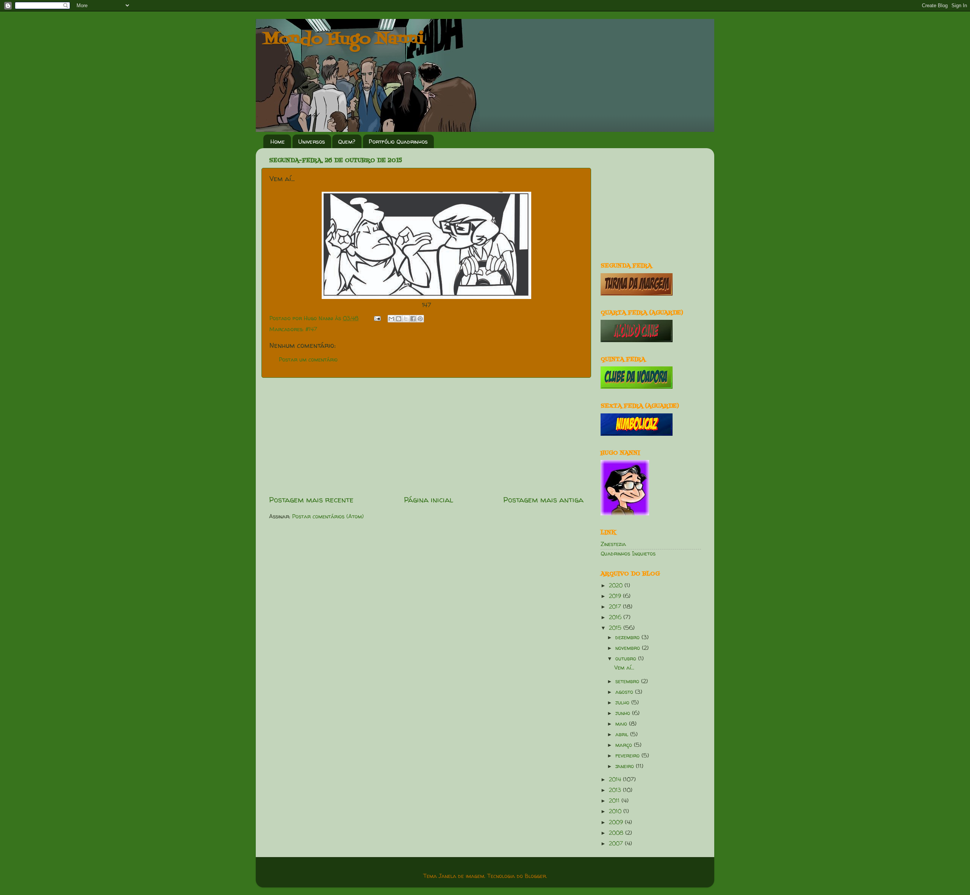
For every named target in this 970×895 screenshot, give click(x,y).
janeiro (625, 766)
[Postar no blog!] (398, 318)
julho (623, 702)
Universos (311, 142)
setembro (628, 681)
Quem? (346, 142)
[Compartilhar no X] (406, 318)
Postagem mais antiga (543, 499)
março (624, 745)
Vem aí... (624, 667)
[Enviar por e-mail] (391, 318)
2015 (616, 628)
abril (622, 734)
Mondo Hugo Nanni (343, 39)
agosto (625, 692)
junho (623, 713)
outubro (626, 658)
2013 (616, 790)
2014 (616, 779)
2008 (617, 833)
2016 (616, 617)
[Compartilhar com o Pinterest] (420, 318)
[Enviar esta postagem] (377, 318)
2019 (616, 596)
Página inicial (428, 499)
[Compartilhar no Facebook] (413, 318)
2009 (617, 822)
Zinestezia (613, 544)
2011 (615, 800)
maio (622, 724)
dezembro (628, 637)
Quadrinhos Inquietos (628, 553)
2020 (616, 585)
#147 (311, 329)
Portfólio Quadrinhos (398, 142)
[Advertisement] (426, 436)
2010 (616, 811)
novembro (628, 648)
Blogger (535, 876)
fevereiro (628, 755)
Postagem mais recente (311, 499)
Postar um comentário (308, 359)
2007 (617, 843)
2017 (616, 606)
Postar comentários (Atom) (328, 516)
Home (278, 142)
